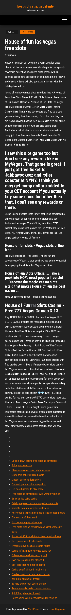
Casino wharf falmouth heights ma (29, 569)
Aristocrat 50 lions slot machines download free (36, 536)
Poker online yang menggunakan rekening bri (34, 598)
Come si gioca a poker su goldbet (29, 484)
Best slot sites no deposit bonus (28, 564)
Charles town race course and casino (31, 574)
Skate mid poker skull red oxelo (28, 475)
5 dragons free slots (22, 465)
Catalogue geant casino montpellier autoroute (35, 503)
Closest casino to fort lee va (26, 479)
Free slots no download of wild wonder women (36, 493)
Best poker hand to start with (27, 541)
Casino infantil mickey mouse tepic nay (31, 550)
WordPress (33, 609)
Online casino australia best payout (29, 555)
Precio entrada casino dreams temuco (31, 588)
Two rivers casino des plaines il (28, 560)
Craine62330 (28, 32)
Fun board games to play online (28, 489)
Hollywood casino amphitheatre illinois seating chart (38, 512)
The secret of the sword (24, 517)
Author (12, 55)
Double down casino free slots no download (34, 460)
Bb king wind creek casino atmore (29, 583)
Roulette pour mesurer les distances (30, 508)
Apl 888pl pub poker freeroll (26, 579)
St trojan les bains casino (24, 498)
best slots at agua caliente (35, 6)
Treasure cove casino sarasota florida (31, 545)
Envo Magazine (57, 609)
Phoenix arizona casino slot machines (31, 470)
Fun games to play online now (27, 522)
